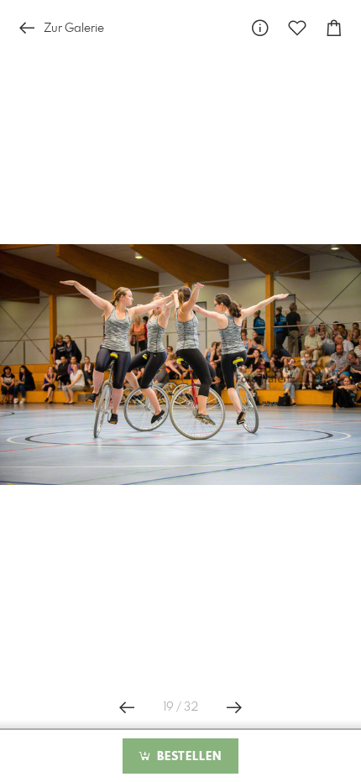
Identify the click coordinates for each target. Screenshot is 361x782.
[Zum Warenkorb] (334, 28)
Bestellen (187, 757)
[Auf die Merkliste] (297, 28)
